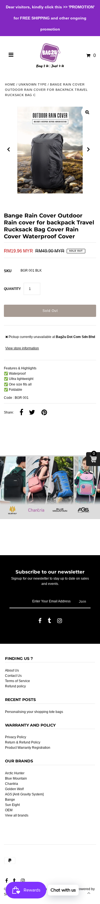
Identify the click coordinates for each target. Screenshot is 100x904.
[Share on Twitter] (32, 412)
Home (10, 84)
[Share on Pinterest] (44, 412)
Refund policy (15, 686)
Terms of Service (17, 681)
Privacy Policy (15, 737)
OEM (8, 810)
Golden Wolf (14, 789)
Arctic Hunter (14, 773)
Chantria (11, 784)
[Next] (88, 149)
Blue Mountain (16, 778)
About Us (12, 670)
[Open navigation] (11, 55)
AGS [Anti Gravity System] (24, 794)
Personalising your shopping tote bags (34, 712)
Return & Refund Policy (22, 742)
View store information (22, 348)
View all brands (16, 815)
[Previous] (8, 149)
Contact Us (13, 676)
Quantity (12, 289)
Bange (10, 800)
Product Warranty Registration (27, 748)
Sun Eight (12, 805)
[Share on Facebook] (21, 412)
